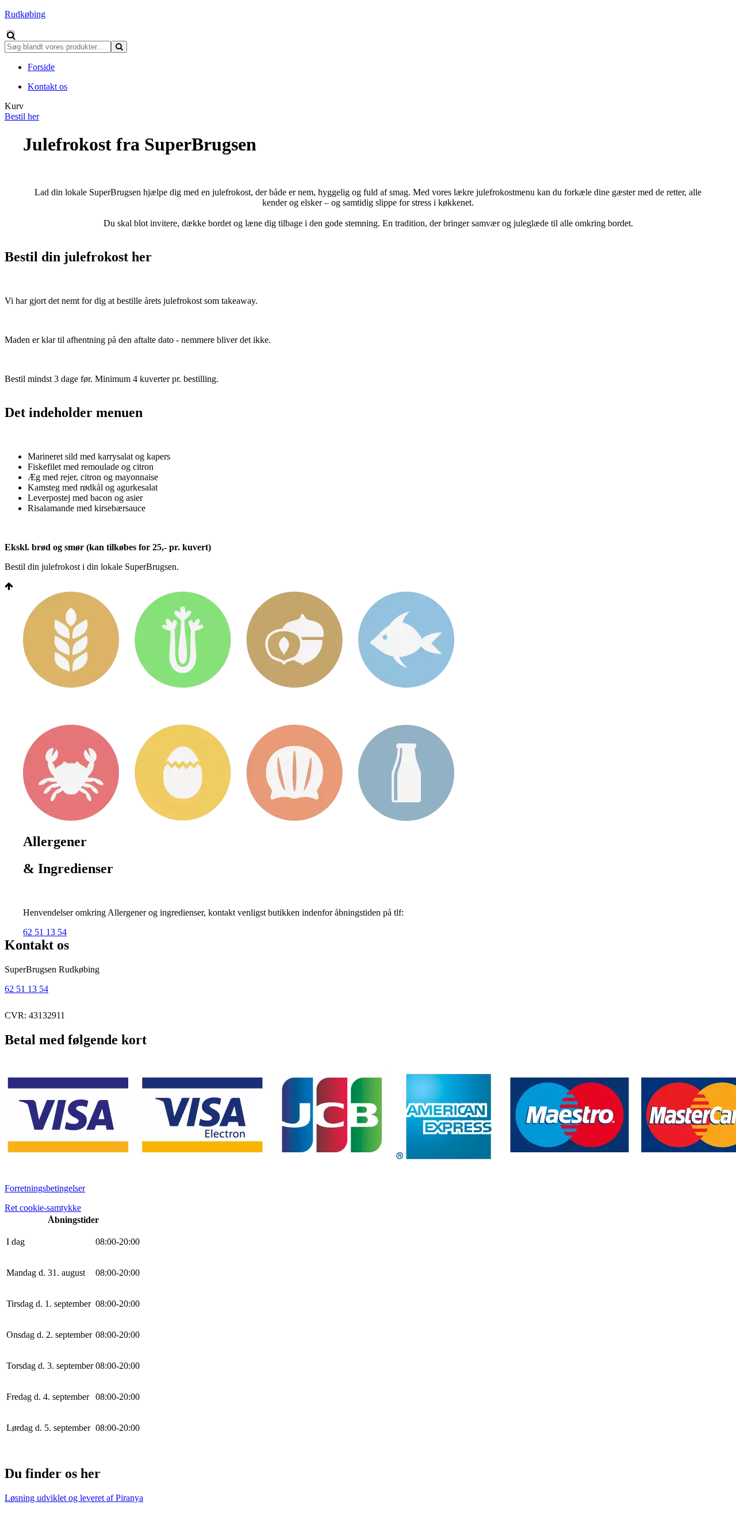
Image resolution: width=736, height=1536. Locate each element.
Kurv (14, 106)
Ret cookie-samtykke (43, 1208)
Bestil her (22, 116)
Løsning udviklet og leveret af (74, 1498)
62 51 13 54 (45, 932)
